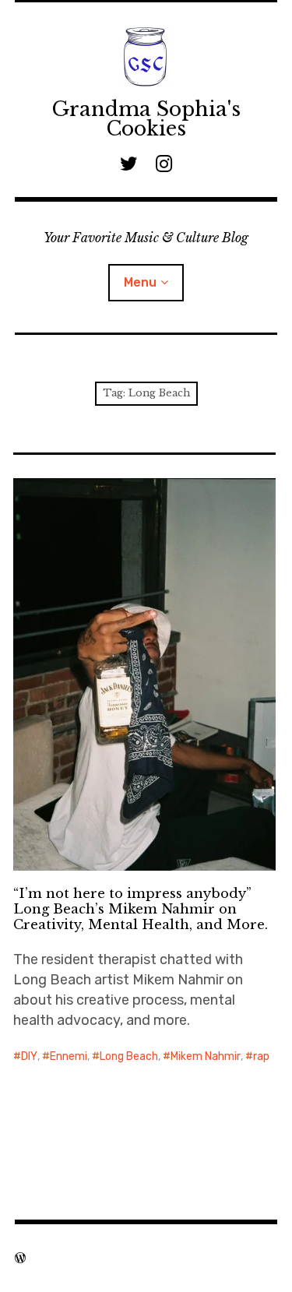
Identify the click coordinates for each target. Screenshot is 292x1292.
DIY (29, 1056)
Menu (140, 282)
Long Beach (129, 1056)
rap (261, 1056)
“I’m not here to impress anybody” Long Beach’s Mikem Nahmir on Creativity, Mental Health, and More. (140, 909)
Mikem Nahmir (206, 1056)
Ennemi (68, 1056)
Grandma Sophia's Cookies (146, 119)
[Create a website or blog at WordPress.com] (20, 1258)
